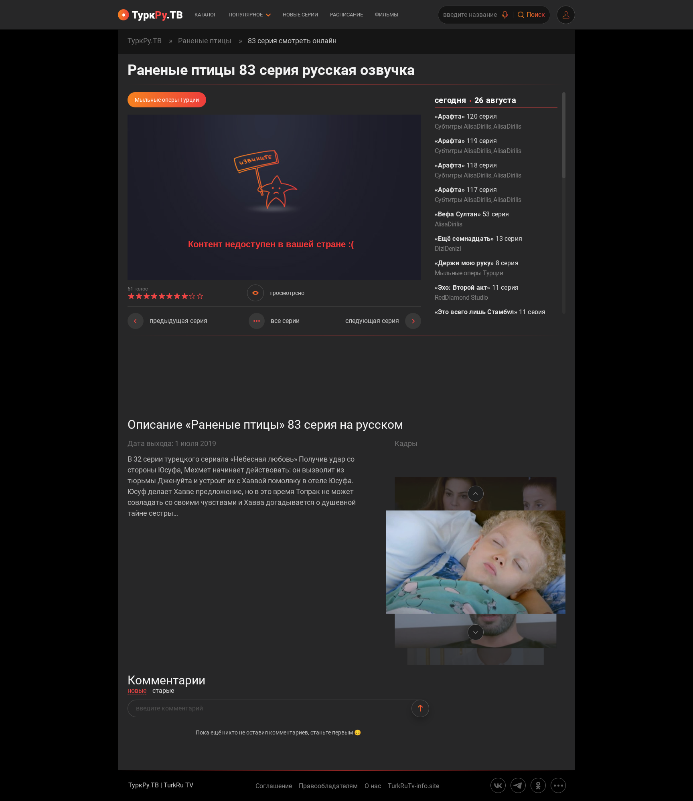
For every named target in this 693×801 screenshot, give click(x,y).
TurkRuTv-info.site (413, 786)
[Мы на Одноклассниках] (538, 785)
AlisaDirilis (507, 126)
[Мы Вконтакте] (498, 785)
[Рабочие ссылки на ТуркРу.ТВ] (558, 785)
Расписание (346, 15)
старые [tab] (163, 691)
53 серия (472, 219)
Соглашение (273, 786)
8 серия (477, 268)
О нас (373, 786)
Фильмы (386, 15)
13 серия (478, 243)
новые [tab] (137, 691)
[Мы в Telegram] (518, 785)
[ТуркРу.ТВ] (150, 15)
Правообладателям (328, 786)
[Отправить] (420, 708)
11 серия (477, 292)
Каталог (206, 15)
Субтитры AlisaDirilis (463, 126)
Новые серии (300, 15)
